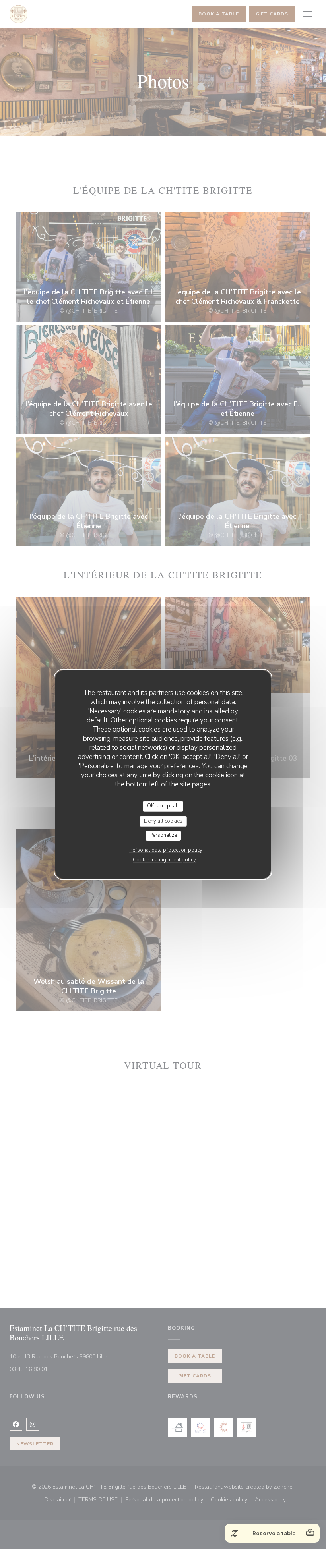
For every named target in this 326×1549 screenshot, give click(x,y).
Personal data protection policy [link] (165, 850)
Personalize (163, 835)
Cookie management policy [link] (164, 859)
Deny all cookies (163, 821)
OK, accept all (163, 805)
